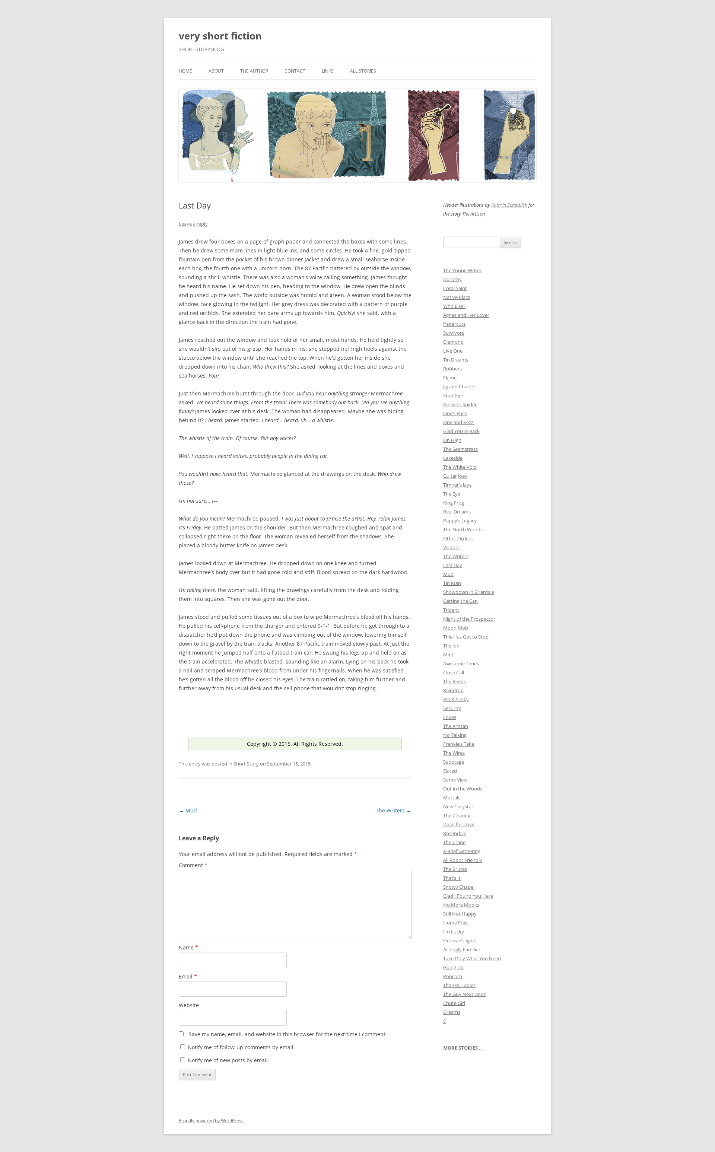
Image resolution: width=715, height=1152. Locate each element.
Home (185, 71)
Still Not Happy (460, 913)
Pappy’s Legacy (460, 520)
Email (188, 976)
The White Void (460, 467)
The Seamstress (460, 449)
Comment (193, 865)
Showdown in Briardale (468, 592)
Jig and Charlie (458, 386)
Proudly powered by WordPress (211, 1120)
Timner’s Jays (457, 484)
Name (188, 947)
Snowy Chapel (458, 887)
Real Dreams (457, 511)
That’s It (452, 878)
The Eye (451, 493)
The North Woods (463, 529)
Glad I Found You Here (468, 895)
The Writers (393, 810)
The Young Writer (462, 270)
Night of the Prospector (469, 618)
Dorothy (452, 279)
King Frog (453, 502)
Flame (450, 377)
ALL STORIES (363, 71)
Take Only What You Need (472, 958)
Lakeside (453, 458)
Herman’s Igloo (460, 940)
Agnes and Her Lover (466, 315)
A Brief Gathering (461, 851)
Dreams (451, 1012)
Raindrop (453, 690)
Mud (188, 810)
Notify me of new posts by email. (228, 1060)
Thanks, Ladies (459, 985)
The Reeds (454, 681)
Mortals (451, 797)
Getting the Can (460, 601)
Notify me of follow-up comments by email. (241, 1047)
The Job (451, 645)
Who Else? (454, 306)
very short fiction (220, 35)
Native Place (456, 297)
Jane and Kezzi (458, 422)
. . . (463, 1047)
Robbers (452, 368)
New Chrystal (458, 806)
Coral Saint (455, 288)
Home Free (455, 922)
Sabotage (453, 761)
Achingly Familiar (461, 949)
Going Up (453, 967)
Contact (295, 71)
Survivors (453, 333)
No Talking (455, 735)
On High (452, 440)
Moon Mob (455, 627)
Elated (450, 770)
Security (452, 708)
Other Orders (458, 538)
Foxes (449, 717)
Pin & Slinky (456, 699)
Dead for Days (458, 824)
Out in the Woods (462, 788)
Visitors (451, 547)
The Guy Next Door (464, 994)
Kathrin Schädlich (509, 204)
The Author (254, 71)
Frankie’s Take (458, 744)
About (216, 71)
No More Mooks (461, 904)
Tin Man (452, 583)
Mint (448, 654)
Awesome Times (461, 663)
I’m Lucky (453, 931)
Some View (455, 779)
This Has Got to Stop (466, 636)
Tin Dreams (455, 359)
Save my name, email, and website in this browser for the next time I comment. (288, 1034)
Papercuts (454, 324)
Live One (453, 350)
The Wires (454, 753)
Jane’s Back (455, 413)
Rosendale (454, 833)
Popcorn (452, 976)
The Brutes (455, 869)
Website (189, 1005)
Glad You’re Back (461, 431)
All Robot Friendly (462, 860)
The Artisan (473, 213)
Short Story (246, 763)
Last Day (452, 565)
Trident (451, 610)
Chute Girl (454, 1003)
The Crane (454, 842)
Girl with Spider (460, 404)
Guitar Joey (455, 475)
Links (328, 71)
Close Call (453, 672)
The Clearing (456, 815)
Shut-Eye (453, 395)
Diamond (453, 341)
